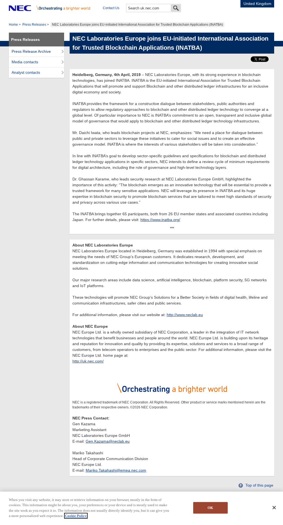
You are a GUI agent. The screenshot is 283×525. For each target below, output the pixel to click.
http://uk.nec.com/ (88, 361)
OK (210, 508)
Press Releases (34, 25)
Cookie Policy (76, 516)
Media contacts (25, 62)
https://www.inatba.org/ (160, 219)
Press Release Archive (31, 51)
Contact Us (111, 8)
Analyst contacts (26, 72)
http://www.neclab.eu (185, 315)
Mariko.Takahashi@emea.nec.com (116, 470)
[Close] (274, 508)
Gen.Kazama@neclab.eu (108, 441)
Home (13, 25)
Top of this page (259, 485)
